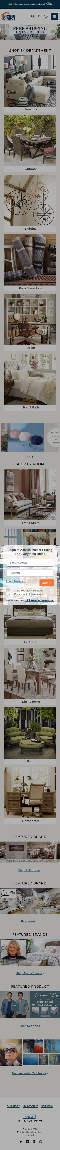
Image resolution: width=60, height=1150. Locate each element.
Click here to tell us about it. (30, 593)
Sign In (47, 582)
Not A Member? (30, 600)
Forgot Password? (16, 581)
